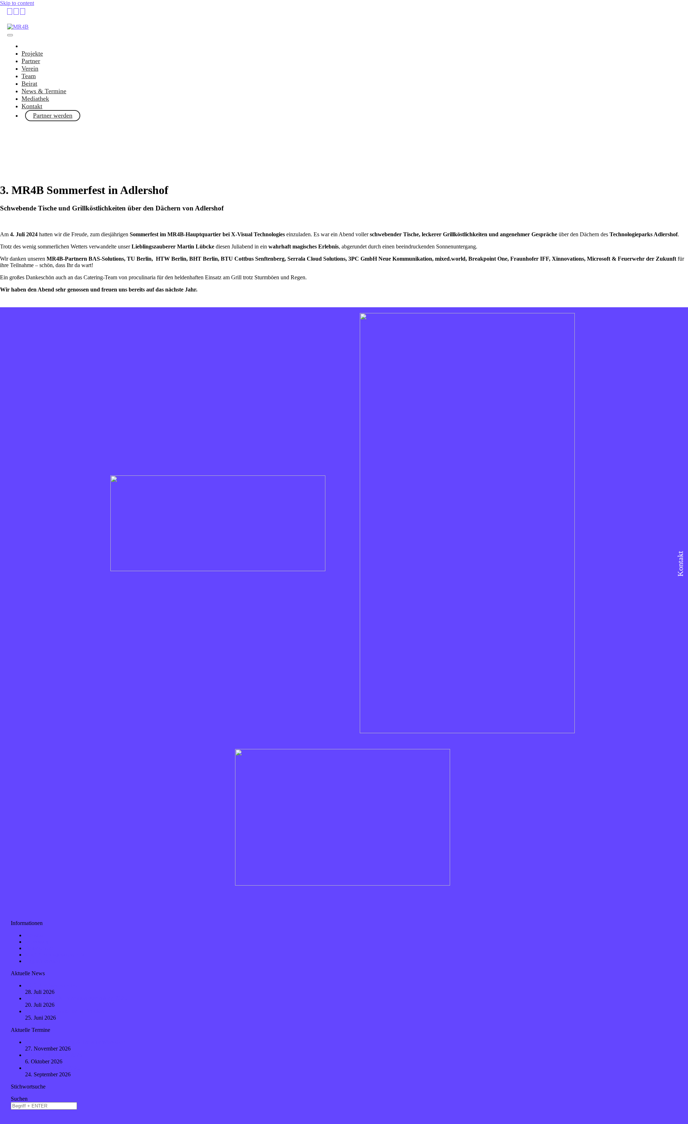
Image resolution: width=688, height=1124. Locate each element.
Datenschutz (39, 948)
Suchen (19, 1099)
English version (42, 961)
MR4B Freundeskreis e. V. (55, 955)
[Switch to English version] (22, 11)
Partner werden (52, 115)
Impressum (37, 942)
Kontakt (32, 106)
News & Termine (44, 91)
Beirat (29, 83)
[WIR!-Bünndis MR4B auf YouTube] (16, 11)
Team (29, 76)
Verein (30, 68)
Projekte (32, 53)
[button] (344, 222)
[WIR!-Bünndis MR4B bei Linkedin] (9, 11)
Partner (31, 61)
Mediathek (35, 98)
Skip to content (17, 3)
